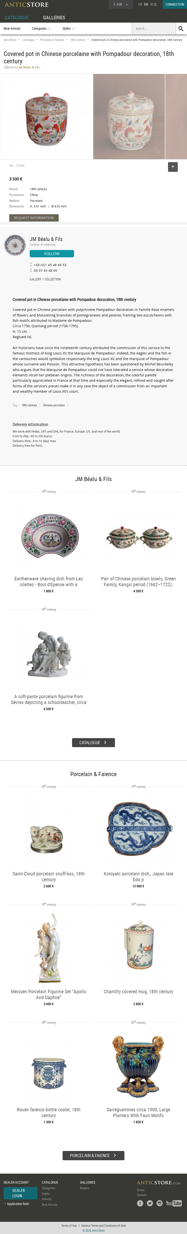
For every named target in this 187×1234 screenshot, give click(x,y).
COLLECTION (53, 279)
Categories (48, 1188)
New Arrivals (12, 28)
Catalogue (28, 40)
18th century (77, 40)
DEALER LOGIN (18, 1193)
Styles (45, 1193)
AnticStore (10, 40)
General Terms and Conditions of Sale (103, 1225)
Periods (46, 1199)
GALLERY (35, 279)
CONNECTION (175, 4)
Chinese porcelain (54, 405)
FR (140, 4)
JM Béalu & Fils (46, 238)
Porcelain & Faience (52, 40)
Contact (142, 1195)
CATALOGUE (16, 17)
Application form (18, 1203)
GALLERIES (54, 17)
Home (140, 1190)
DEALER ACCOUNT (16, 1182)
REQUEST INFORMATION (34, 217)
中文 (153, 4)
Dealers (84, 1188)
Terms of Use (69, 1225)
